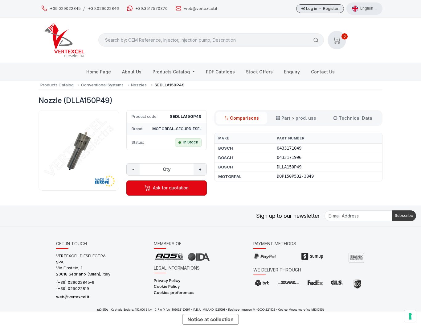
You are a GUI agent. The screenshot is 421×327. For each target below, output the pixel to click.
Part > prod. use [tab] (298, 118)
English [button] (367, 8)
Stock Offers (259, 71)
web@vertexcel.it (200, 8)
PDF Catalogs (220, 71)
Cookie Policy (167, 286)
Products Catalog (172, 71)
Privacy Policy (167, 280)
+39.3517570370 (151, 8)
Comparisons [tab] (244, 118)
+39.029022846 (103, 8)
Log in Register (322, 8)
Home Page (98, 71)
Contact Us (323, 71)
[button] (337, 40)
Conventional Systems (102, 84)
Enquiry (292, 71)
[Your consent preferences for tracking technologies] (410, 316)
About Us (131, 71)
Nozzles (139, 84)
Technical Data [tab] (355, 118)
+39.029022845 (65, 8)
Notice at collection (210, 319)
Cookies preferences (174, 292)
